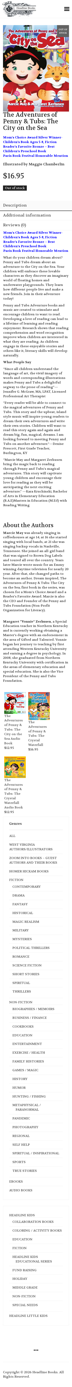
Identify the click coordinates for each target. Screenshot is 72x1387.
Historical (22, 913)
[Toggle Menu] (67, 9)
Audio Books (20, 1190)
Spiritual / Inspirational (35, 1153)
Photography (25, 1127)
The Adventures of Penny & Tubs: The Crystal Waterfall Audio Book (13, 793)
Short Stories (25, 974)
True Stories (24, 1171)
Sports (19, 1162)
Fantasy (20, 904)
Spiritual (21, 983)
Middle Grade (25, 1287)
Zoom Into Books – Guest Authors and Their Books (33, 860)
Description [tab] (15, 205)
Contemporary (26, 887)
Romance (20, 956)
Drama (18, 895)
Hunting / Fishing (29, 1096)
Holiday (19, 1279)
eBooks (16, 1181)
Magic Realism (25, 922)
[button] (9, 695)
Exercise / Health (28, 1053)
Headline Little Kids (28, 1316)
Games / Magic (25, 1070)
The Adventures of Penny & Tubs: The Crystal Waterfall (37, 733)
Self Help (21, 1145)
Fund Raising (24, 1270)
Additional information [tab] (27, 215)
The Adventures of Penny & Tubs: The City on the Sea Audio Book (13, 729)
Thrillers (21, 991)
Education (22, 1035)
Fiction (16, 880)
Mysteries (22, 939)
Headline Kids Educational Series (32, 1259)
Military (20, 930)
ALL (12, 836)
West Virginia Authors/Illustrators (31, 847)
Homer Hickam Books (29, 871)
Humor (19, 1088)
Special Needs (25, 1305)
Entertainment (27, 1044)
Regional (21, 1136)
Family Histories (28, 1061)
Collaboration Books (33, 1222)
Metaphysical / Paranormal (26, 1107)
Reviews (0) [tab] (14, 225)
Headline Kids (22, 1215)
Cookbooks (23, 1026)
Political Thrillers (31, 948)
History (20, 1079)
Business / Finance (29, 1018)
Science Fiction (27, 965)
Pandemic (21, 1118)
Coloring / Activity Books (37, 1230)
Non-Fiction (20, 1002)
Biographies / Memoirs (33, 1009)
